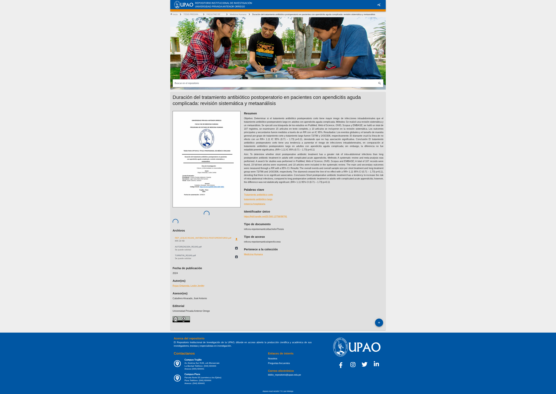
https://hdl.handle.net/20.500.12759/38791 (265, 216)
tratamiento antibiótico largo (258, 199)
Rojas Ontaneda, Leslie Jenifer (188, 286)
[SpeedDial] (379, 323)
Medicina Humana (238, 14)
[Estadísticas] (378, 4)
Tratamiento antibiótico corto (258, 194)
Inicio (175, 14)
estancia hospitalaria (254, 204)
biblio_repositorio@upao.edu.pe (284, 375)
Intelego (290, 391)
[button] (206, 248)
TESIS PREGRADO (192, 14)
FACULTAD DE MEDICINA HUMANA (215, 14)
